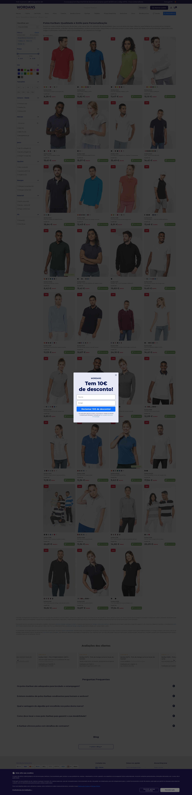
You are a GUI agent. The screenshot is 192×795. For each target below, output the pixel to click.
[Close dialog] (116, 375)
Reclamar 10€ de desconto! (96, 409)
